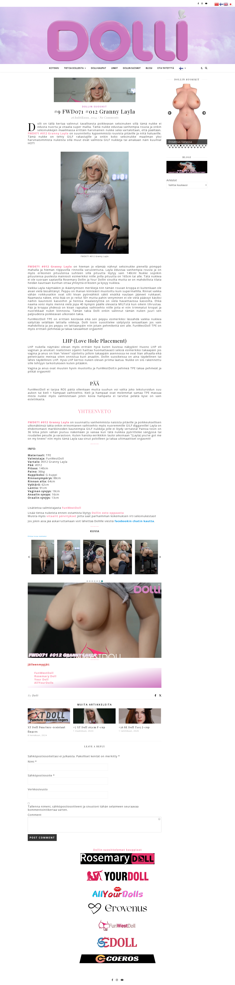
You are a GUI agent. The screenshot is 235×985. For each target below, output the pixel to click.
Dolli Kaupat (98, 68)
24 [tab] (201, 147)
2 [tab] (171, 145)
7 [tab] (187, 145)
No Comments (108, 117)
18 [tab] (182, 147)
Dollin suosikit (132, 68)
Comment (34, 814)
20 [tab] (188, 147)
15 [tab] (173, 147)
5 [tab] (180, 145)
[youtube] (206, 3)
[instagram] (202, 3)
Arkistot (171, 180)
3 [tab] (174, 145)
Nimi (32, 761)
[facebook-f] (198, 3)
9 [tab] (193, 145)
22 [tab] (194, 147)
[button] (87, 581)
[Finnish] (181, 68)
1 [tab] (168, 145)
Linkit (114, 68)
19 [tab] (185, 147)
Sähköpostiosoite (41, 775)
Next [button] (204, 113)
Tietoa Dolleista (74, 68)
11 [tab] (199, 145)
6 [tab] (184, 145)
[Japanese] (230, 4)
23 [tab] (198, 147)
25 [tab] (204, 147)
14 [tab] (169, 147)
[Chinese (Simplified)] (216, 4)
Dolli (35, 695)
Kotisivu (54, 68)
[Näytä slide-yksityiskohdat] (186, 113)
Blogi (149, 68)
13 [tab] (205, 145)
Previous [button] (170, 113)
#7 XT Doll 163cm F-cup (89, 727)
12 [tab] (202, 145)
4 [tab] (177, 145)
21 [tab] (191, 147)
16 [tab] (176, 147)
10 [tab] (196, 145)
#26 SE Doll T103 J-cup (134, 727)
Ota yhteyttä (165, 68)
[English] (226, 4)
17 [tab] (179, 147)
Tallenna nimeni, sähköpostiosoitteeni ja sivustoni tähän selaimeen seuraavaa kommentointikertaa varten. (83, 808)
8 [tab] (190, 145)
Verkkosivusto (38, 789)
